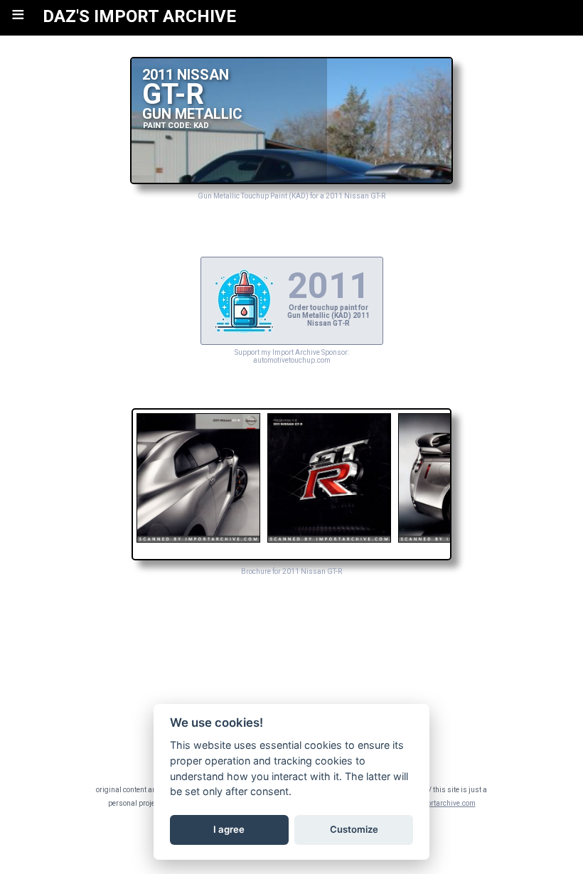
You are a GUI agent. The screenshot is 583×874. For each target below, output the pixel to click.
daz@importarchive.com (435, 803)
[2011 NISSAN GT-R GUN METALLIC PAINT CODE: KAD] (291, 180)
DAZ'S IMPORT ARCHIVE (139, 16)
